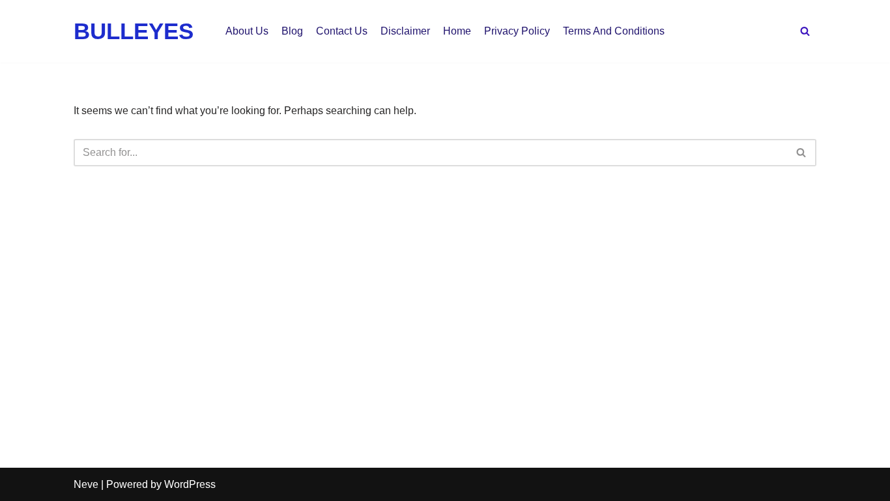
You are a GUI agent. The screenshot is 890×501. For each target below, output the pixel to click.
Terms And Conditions (614, 31)
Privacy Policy (517, 31)
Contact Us (341, 31)
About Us (246, 31)
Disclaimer (405, 31)
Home (457, 31)
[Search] (805, 31)
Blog (292, 31)
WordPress (190, 484)
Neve (86, 484)
